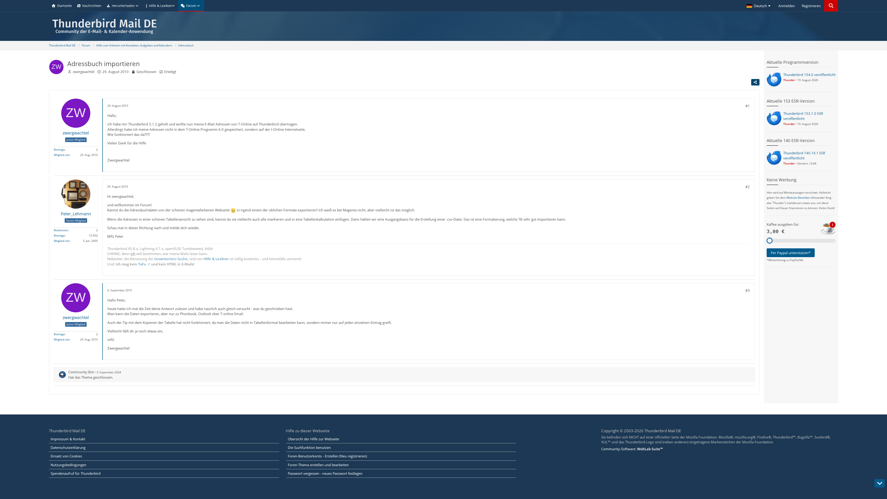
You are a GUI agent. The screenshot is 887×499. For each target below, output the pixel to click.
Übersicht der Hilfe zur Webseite (313, 439)
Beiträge (59, 150)
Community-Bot (81, 372)
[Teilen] (755, 82)
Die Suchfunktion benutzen (309, 447)
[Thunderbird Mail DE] (443, 26)
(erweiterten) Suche (171, 258)
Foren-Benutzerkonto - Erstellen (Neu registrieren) (327, 456)
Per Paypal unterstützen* (791, 252)
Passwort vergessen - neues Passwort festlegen (325, 473)
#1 (747, 105)
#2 (747, 186)
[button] (759, 6)
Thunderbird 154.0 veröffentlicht (809, 74)
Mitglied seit (62, 155)
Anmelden (786, 5)
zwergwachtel (83, 71)
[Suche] (831, 6)
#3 (747, 290)
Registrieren (811, 5)
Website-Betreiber (798, 198)
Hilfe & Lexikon (216, 258)
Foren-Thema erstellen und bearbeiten (318, 464)
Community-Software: (632, 449)
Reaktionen (61, 230)
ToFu (142, 264)
